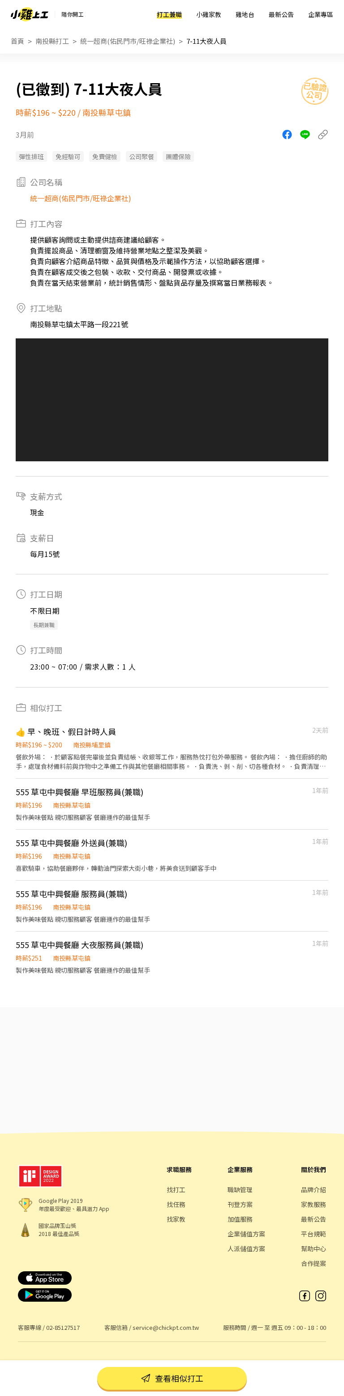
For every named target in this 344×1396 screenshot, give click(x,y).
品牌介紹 (313, 1189)
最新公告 (281, 14)
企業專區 (320, 14)
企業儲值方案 (246, 1233)
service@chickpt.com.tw (166, 1327)
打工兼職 (169, 14)
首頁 (17, 41)
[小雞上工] (29, 14)
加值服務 (240, 1219)
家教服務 (313, 1204)
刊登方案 (240, 1204)
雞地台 (245, 14)
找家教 (176, 1219)
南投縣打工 (52, 41)
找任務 (176, 1204)
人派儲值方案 (246, 1248)
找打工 (176, 1189)
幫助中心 (313, 1248)
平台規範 (313, 1233)
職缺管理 (240, 1189)
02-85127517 (63, 1327)
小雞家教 (208, 14)
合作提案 (313, 1263)
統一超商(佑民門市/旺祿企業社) (127, 41)
